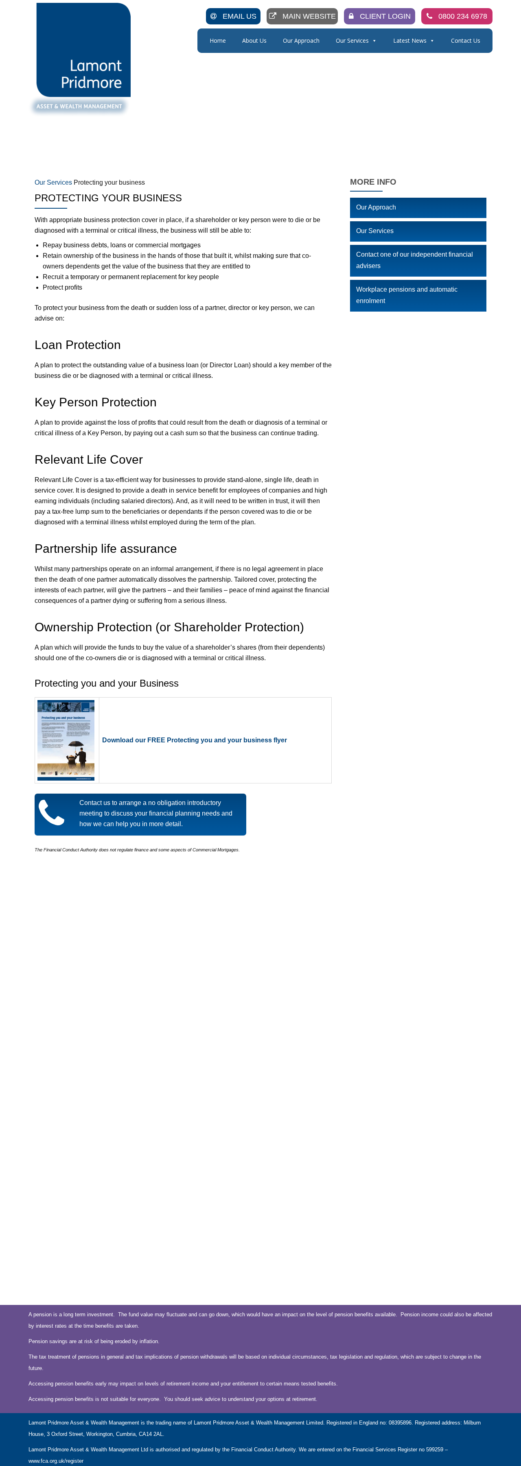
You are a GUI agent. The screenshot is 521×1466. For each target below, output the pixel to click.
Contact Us (465, 40)
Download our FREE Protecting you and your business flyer (194, 740)
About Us (254, 40)
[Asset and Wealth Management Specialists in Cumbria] (81, 60)
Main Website (309, 16)
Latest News (410, 40)
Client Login (385, 16)
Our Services (352, 40)
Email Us (239, 16)
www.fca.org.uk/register (55, 1461)
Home (218, 40)
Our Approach (301, 40)
